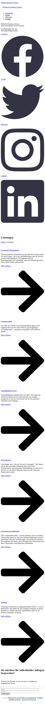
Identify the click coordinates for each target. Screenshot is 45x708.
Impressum (14, 700)
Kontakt (8, 19)
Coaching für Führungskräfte (10, 250)
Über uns (8, 17)
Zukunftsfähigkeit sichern (9, 391)
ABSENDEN (6, 694)
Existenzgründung (6, 321)
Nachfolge (4, 602)
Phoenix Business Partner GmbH (25, 698)
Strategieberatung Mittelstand (10, 531)
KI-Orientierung (6, 460)
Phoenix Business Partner (9, 3)
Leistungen (9, 13)
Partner (7, 15)
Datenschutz (29, 700)
